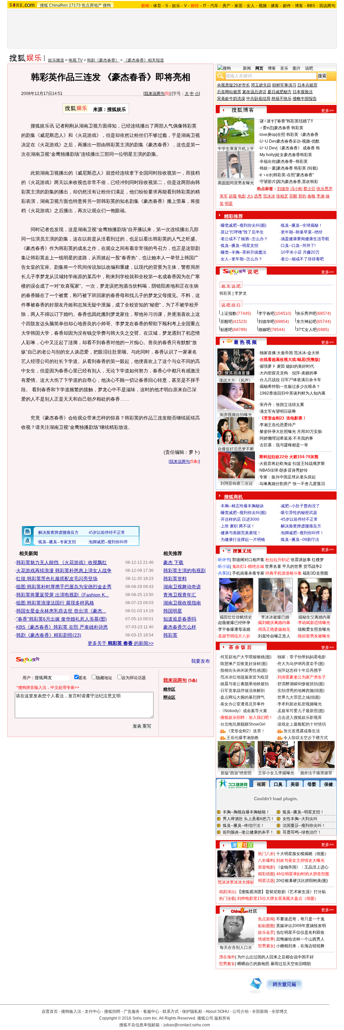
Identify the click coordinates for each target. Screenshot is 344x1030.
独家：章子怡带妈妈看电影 (301, 657)
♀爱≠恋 (266, 127)
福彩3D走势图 (315, 573)
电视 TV (76, 60)
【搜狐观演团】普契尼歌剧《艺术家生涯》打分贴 (281, 891)
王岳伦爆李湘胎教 (242, 737)
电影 (242, 196)
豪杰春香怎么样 (179, 627)
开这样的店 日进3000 (240, 519)
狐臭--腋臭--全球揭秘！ (301, 225)
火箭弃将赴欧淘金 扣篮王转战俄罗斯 (292, 463)
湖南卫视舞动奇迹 (182, 586)
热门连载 (227, 898)
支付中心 (93, 1011)
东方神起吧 (306, 321)
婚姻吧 (264, 329)
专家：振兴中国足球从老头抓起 (287, 477)
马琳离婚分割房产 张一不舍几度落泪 (292, 483)
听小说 (224, 566)
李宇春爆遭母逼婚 (234, 629)
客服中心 (151, 1011)
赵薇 (233, 196)
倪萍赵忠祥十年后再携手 (299, 670)
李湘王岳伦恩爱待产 (278, 424)
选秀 (258, 196)
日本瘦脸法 (303, 91)
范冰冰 (269, 196)
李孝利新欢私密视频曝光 (299, 704)
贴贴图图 (266, 925)
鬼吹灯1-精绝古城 (248, 566)
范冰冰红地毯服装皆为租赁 (244, 677)
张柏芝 (282, 196)
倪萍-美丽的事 (304, 373)
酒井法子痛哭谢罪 (316, 773)
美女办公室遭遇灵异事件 (242, 704)
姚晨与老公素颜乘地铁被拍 (244, 684)
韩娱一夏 (268, 168)
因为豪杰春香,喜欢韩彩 (297, 181)
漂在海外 (227, 957)
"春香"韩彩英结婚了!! (294, 121)
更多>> (327, 110)
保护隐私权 (192, 1011)
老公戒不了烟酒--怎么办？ (244, 238)
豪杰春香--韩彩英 (292, 161)
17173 (75, 5)
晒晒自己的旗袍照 (253, 963)
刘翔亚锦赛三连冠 (236, 483)
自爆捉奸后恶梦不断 (236, 449)
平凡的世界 (292, 566)
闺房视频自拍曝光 (236, 414)
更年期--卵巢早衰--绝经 (301, 232)
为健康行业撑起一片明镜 (243, 539)
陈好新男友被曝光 (314, 636)
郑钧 (302, 196)
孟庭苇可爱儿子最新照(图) (301, 710)
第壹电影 (266, 867)
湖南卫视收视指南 (182, 602)
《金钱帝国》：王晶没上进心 (302, 867)
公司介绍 (240, 1011)
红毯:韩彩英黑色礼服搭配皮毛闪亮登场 (56, 578)
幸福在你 (268, 161)
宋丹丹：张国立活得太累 (282, 404)
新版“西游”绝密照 (236, 773)
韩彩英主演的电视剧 (184, 570)
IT (204, 5)
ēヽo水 (266, 175)
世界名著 (273, 566)
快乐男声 (324, 188)
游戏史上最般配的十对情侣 (301, 724)
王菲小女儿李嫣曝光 (276, 773)
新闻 (247, 68)
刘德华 (283, 188)
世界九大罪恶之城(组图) (298, 697)
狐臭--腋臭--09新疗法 (300, 539)
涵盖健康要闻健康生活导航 (305, 238)
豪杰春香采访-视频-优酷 (297, 141)
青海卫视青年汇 (179, 594)
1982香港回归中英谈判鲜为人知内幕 (293, 393)
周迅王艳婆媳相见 (274, 629)
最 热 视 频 (245, 342)
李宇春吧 (266, 313)
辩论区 (169, 697)
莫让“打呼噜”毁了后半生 (242, 232)
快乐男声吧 (306, 313)
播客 (275, 5)
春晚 (311, 196)
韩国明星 (172, 611)
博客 (299, 5)
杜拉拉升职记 (277, 559)
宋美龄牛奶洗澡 (231, 98)
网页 (259, 68)
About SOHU (217, 1011)
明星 (229, 203)
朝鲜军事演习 (284, 85)
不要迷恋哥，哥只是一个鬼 (300, 919)
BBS (311, 5)
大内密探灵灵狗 (274, 373)
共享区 (224, 573)
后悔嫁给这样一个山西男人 (300, 939)
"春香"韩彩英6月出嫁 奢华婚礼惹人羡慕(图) (61, 619)
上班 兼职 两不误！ (238, 526)
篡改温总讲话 (254, 91)
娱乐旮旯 (266, 932)
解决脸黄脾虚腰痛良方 (301, 526)
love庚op (268, 134)
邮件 (287, 5)
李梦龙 (240, 293)
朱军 (224, 196)
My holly (267, 154)
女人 (251, 5)
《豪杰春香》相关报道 (144, 60)
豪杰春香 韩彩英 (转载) (297, 168)
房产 (226, 5)
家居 (238, 5)
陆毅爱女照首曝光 (314, 629)
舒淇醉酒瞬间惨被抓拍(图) (301, 684)
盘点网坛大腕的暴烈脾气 (242, 697)
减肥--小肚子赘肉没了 (300, 506)
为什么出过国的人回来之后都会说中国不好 (275, 957)
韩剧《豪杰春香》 (103, 60)
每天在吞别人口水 (236, 947)
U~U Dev (268, 141)
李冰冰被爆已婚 (275, 617)
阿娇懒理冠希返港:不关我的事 (286, 438)
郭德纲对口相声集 (248, 559)
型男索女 (266, 946)
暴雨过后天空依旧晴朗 (290, 963)
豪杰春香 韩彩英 (288, 127)
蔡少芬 (309, 188)
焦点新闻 (266, 919)
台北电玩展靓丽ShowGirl (242, 724)
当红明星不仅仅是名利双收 (300, 932)
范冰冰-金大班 (306, 353)
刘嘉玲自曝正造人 (274, 636)
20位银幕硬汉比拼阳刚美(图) (302, 880)
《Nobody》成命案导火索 (243, 710)
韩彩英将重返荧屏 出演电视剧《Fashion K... (62, 594)
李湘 (320, 196)
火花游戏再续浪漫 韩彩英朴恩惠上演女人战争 (64, 570)
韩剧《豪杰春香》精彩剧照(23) (48, 635)
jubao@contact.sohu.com (187, 1025)
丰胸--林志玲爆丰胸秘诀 (242, 506)
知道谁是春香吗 (179, 619)
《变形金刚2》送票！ (245, 731)
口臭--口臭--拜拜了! (298, 245)
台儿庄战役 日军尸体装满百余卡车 (290, 379)
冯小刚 (296, 188)
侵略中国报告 (305, 98)
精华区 (169, 689)
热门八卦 (266, 853)
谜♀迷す (267, 121)
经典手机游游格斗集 (283, 573)
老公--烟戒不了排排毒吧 (302, 259)
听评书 (224, 559)
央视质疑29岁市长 (233, 85)
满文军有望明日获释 (278, 411)
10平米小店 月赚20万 (300, 252)
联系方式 (171, 1011)
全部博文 (279, 1011)
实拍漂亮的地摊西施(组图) (301, 690)
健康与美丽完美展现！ (241, 532)
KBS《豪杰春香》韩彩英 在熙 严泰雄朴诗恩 (62, 627)
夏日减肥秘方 (279, 91)
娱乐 (176, 5)
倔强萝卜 (268, 366)
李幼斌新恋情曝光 (314, 622)
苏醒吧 (226, 321)
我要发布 (200, 661)
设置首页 (50, 1011)
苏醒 (293, 196)
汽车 (214, 5)
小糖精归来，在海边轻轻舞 (300, 946)
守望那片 (268, 181)
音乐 (284, 68)
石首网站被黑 (229, 91)
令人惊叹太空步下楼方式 (306, 737)
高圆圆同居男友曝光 (236, 183)
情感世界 (266, 939)
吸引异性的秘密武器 (299, 512)
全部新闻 (260, 1011)
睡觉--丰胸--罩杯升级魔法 (243, 252)
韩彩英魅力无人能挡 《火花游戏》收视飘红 (61, 562)
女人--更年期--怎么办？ (241, 259)
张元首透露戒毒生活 (302, 731)
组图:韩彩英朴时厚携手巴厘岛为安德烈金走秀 (64, 586)
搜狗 (107, 5)
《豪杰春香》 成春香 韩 (298, 148)
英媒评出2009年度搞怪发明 (301, 925)
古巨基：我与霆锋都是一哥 (284, 445)
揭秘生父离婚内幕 (314, 617)
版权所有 (222, 1018)
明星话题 (266, 880)
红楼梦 (318, 559)
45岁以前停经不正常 (299, 519)
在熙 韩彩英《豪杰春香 (297, 134)
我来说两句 (154, 93)
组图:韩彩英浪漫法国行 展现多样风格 (55, 602)
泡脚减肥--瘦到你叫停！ (302, 532)
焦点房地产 (92, 5)
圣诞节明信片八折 (234, 636)
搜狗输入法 (71, 1011)
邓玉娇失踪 (261, 85)
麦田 (281, 366)
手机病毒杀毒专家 (248, 573)
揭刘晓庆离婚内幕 (274, 622)
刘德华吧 (266, 321)
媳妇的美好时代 (300, 366)
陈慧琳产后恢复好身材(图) (243, 663)
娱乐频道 (56, 60)
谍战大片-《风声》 (236, 380)
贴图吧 (226, 329)
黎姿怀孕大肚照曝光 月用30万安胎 (291, 431)
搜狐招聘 (112, 1011)
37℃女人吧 (306, 329)
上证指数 (228, 313)
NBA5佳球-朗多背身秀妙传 (283, 470)
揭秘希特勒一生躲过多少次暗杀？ (290, 386)
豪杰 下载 (173, 562)
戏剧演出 (227, 891)
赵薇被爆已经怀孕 (234, 622)
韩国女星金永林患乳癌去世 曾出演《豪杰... (61, 611)
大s (250, 196)
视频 (263, 5)
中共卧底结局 (258, 98)
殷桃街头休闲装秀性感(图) (243, 670)
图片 (297, 68)
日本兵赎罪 (307, 85)
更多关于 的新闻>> (121, 643)
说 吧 (253, 271)
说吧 (309, 68)
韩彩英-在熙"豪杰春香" (293, 175)
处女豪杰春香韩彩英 (294, 154)
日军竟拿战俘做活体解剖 (242, 690)
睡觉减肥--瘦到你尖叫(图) (243, 225)
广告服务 (132, 1011)
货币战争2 (312, 566)
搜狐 (44, 5)
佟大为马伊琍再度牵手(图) (301, 663)
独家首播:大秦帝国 (276, 353)
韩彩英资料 (175, 578)
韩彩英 (170, 635)
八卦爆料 (266, 860)
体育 (157, 5)
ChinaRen (58, 5)
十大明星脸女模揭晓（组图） (302, 853)
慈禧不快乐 (281, 98)
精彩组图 (266, 874)
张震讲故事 (301, 559)
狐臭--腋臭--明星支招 (239, 245)
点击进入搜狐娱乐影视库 (299, 717)
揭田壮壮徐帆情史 (236, 617)
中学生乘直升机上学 (236, 148)
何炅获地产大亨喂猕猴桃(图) (245, 657)
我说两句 (327, 5)
